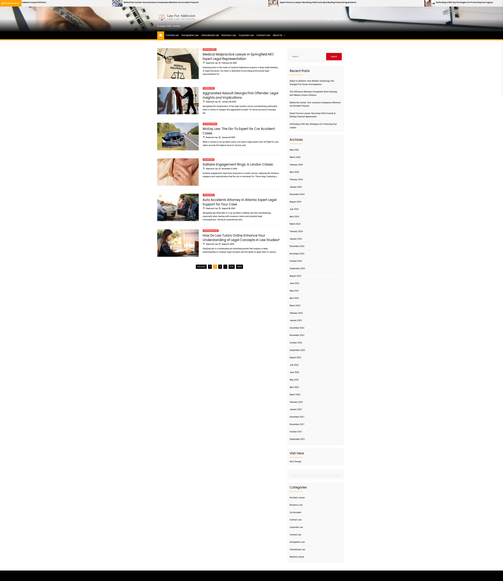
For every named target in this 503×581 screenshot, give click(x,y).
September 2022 (297, 350)
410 (231, 266)
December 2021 (297, 417)
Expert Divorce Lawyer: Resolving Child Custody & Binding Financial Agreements (147, 2)
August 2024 (295, 202)
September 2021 (297, 439)
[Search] (328, 19)
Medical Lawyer (209, 49)
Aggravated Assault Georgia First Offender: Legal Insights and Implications (240, 95)
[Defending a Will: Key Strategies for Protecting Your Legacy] (258, 3)
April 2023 (294, 298)
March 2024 (295, 224)
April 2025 (294, 172)
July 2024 (294, 209)
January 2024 (296, 239)
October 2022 (296, 342)
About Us (277, 35)
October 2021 (296, 431)
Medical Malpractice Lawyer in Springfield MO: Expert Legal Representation (238, 56)
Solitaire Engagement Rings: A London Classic (238, 164)
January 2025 (296, 187)
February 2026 (296, 164)
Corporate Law (246, 35)
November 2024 (297, 194)
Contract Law (263, 35)
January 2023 (296, 320)
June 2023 (294, 283)
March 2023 (295, 305)
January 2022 (296, 409)
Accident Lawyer (210, 124)
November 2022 (297, 335)
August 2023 (295, 276)
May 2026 (294, 150)
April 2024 (294, 216)
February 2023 (296, 313)
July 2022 (294, 365)
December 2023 (297, 246)
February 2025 (296, 179)
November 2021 (297, 424)
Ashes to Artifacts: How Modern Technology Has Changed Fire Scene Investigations (312, 83)
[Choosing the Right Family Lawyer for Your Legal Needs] (414, 3)
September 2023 (297, 268)
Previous (201, 266)
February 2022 (296, 402)
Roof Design (295, 461)
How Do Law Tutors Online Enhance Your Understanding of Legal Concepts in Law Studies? (241, 237)
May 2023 (294, 291)
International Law (210, 35)
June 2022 (294, 372)
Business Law (229, 35)
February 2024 (296, 231)
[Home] (160, 34)
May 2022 (294, 380)
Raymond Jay (212, 63)
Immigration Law (190, 35)
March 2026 (295, 157)
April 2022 (294, 387)
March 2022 (295, 394)
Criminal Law (172, 35)
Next (239, 266)
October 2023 (296, 261)
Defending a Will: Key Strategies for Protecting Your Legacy (293, 2)
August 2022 (295, 357)
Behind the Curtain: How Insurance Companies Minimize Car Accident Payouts (315, 104)
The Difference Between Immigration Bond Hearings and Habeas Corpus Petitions (313, 93)
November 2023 (297, 253)
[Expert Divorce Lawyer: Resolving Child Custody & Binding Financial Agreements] (102, 3)
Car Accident (208, 195)
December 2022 (297, 328)
